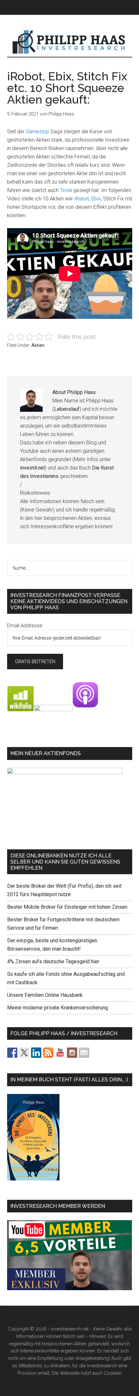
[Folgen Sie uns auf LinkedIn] (36, 1052)
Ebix (96, 199)
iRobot (81, 199)
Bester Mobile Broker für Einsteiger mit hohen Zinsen (67, 907)
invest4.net (32, 468)
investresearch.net (69, 42)
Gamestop (37, 131)
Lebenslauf (67, 409)
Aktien (38, 345)
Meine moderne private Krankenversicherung (57, 1008)
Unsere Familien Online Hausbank (45, 995)
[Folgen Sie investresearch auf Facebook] (12, 1052)
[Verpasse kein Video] (60, 1052)
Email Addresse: (25, 625)
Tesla (66, 190)
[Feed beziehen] (48, 1052)
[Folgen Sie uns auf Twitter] (24, 1052)
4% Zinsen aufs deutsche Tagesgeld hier (53, 961)
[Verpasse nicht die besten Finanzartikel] (84, 1052)
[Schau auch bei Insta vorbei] (72, 1052)
